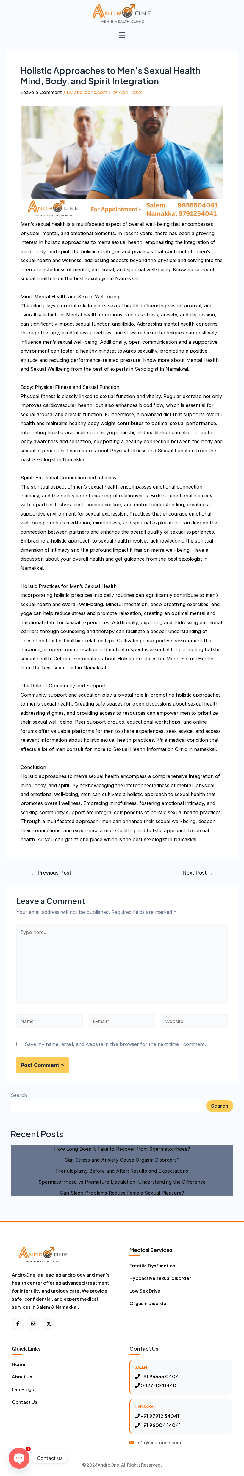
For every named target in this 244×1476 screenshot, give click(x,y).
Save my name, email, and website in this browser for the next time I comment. (115, 1044)
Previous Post (51, 873)
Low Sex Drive (144, 1290)
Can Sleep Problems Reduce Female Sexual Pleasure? (122, 1193)
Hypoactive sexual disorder (160, 1278)
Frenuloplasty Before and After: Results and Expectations (122, 1171)
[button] (122, 34)
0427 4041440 (158, 1385)
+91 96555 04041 (160, 1376)
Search (19, 1095)
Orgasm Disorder (148, 1303)
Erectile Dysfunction (152, 1265)
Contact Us (24, 1401)
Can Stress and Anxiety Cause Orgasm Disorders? (122, 1160)
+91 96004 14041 (160, 1425)
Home (18, 1364)
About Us (22, 1376)
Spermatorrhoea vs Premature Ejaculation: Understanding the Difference (122, 1182)
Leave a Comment (41, 92)
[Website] (194, 1022)
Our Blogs (23, 1389)
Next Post (197, 873)
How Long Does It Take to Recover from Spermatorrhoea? (122, 1149)
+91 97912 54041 (159, 1416)
